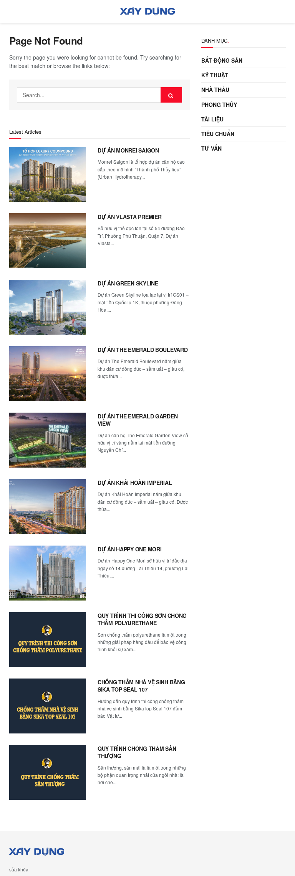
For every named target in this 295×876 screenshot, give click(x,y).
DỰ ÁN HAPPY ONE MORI (129, 549)
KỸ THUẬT (214, 75)
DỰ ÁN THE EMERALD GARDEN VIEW (137, 420)
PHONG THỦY (219, 104)
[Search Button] (171, 95)
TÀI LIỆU (212, 119)
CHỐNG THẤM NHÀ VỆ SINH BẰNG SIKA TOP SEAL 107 (141, 686)
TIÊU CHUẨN (217, 134)
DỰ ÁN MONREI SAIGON (128, 150)
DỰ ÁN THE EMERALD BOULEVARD (142, 349)
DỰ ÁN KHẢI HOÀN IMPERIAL (135, 482)
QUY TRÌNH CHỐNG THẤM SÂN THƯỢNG (137, 752)
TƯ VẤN (211, 148)
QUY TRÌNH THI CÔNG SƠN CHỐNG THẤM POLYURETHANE (142, 619)
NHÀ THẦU (215, 89)
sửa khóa (18, 869)
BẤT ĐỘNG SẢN (221, 60)
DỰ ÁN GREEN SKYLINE (128, 283)
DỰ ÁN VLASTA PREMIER (129, 217)
